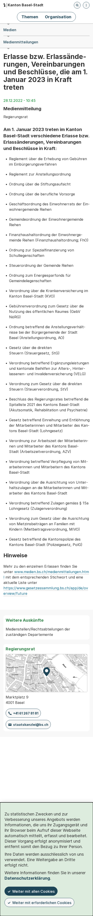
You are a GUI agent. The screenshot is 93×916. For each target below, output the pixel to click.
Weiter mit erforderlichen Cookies (41, 902)
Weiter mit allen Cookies (33, 891)
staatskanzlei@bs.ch (30, 724)
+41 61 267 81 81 (25, 713)
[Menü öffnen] (86, 5)
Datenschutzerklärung (27, 878)
